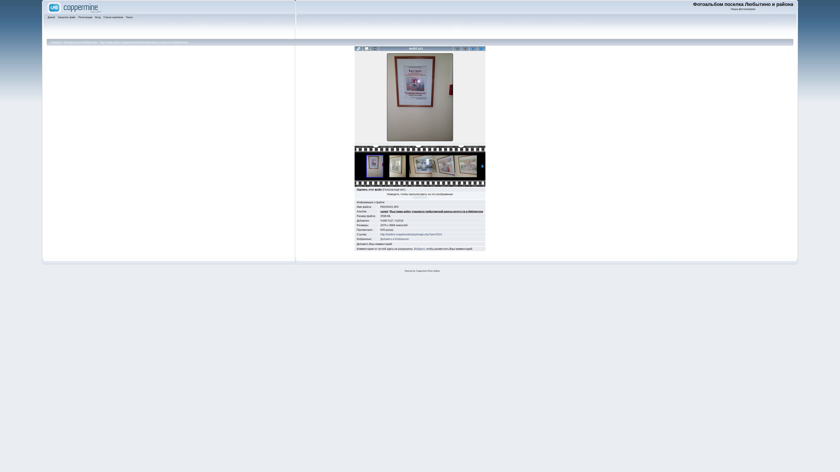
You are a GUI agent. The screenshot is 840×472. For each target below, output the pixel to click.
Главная (56, 42)
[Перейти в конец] (481, 48)
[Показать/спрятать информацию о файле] (367, 48)
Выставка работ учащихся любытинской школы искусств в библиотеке (144, 42)
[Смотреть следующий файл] (473, 48)
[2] (417, 197)
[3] (420, 197)
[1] (414, 197)
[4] (423, 197)
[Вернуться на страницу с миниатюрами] (358, 48)
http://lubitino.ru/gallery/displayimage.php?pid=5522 (411, 234)
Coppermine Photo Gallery (428, 271)
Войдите (419, 248)
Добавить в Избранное (394, 239)
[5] (425, 197)
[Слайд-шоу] (375, 48)
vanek (384, 211)
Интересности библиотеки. (81, 42)
